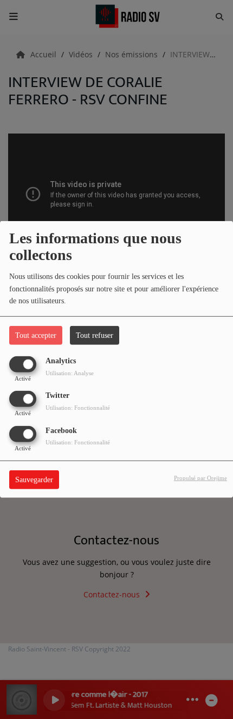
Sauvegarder (34, 479)
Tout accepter (35, 335)
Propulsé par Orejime (200, 477)
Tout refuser (94, 335)
